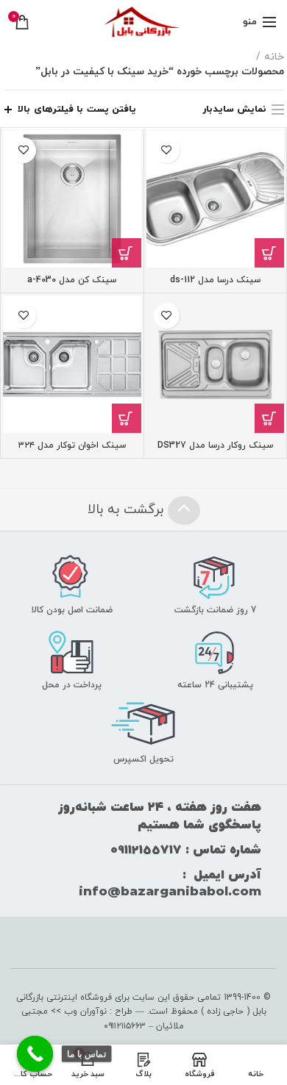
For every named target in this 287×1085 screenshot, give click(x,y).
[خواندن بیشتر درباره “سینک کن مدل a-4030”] (126, 253)
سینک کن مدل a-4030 (71, 280)
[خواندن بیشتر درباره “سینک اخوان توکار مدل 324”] (126, 418)
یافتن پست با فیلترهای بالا (77, 109)
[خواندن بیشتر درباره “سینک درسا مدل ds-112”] (269, 253)
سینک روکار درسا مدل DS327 (215, 445)
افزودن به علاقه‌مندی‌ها (167, 150)
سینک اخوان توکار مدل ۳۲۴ (72, 445)
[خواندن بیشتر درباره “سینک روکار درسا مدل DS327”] (269, 418)
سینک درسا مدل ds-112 (215, 280)
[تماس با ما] (35, 1054)
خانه (274, 57)
